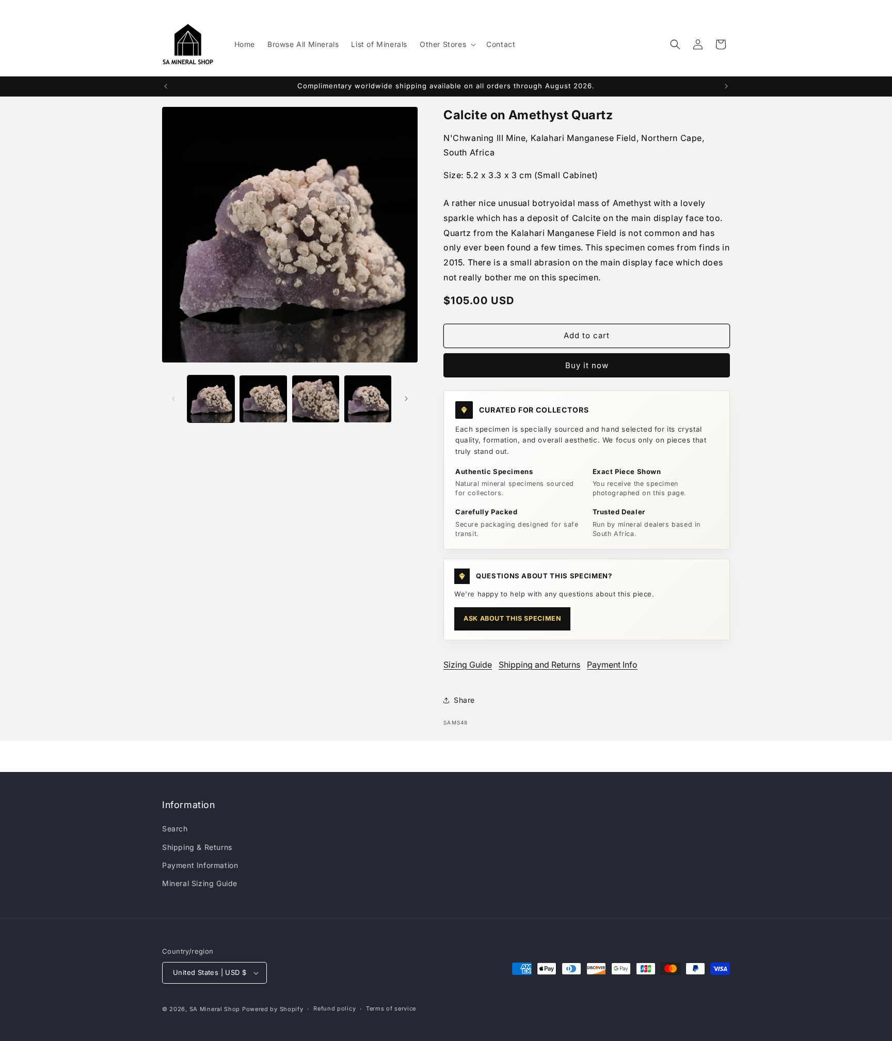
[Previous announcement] (165, 86)
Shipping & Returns (197, 847)
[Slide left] (173, 398)
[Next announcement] (726, 86)
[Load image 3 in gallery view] (315, 398)
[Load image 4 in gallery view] (367, 398)
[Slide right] (406, 398)
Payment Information (200, 865)
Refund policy (334, 1008)
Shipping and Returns (539, 664)
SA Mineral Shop (215, 1009)
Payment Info (612, 664)
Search (175, 828)
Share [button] (464, 700)
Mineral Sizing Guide (199, 883)
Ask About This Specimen (512, 618)
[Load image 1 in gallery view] (210, 398)
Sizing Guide (467, 664)
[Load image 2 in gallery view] (263, 398)
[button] (446, 44)
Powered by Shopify (273, 1009)
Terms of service (391, 1008)
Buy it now (587, 365)
